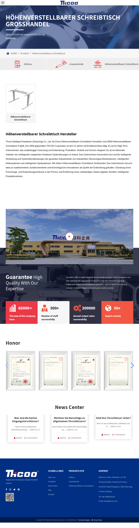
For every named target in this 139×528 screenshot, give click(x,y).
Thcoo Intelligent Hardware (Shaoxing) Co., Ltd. (28, 141)
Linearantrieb (76, 64)
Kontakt (51, 494)
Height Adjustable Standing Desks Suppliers (96, 277)
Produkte (52, 481)
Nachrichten (52, 486)
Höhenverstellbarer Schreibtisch (121, 64)
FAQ (49, 490)
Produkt (24, 53)
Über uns (51, 477)
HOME (14, 53)
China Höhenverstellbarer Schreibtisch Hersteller (78, 141)
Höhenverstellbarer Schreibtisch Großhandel (83, 163)
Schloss (28, 64)
